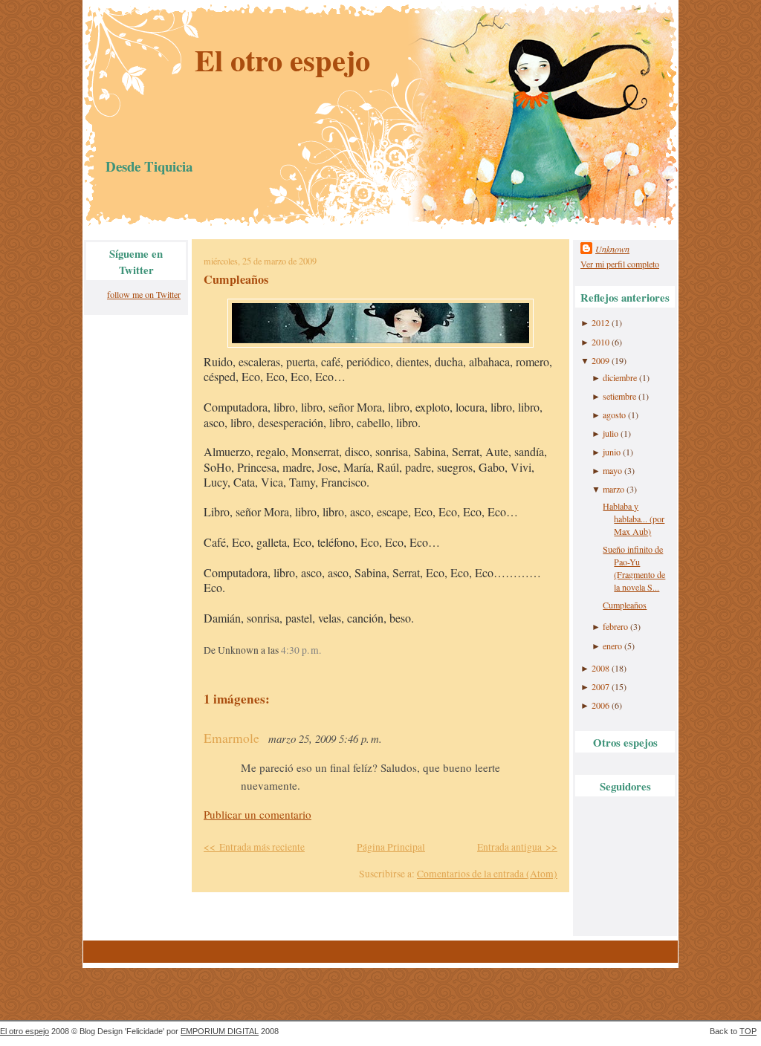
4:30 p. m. (301, 650)
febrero (615, 626)
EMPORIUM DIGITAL (220, 1031)
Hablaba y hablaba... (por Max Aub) (633, 518)
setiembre (619, 396)
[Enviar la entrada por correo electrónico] (325, 650)
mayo (612, 470)
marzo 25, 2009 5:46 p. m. (325, 738)
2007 (600, 686)
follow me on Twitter (144, 294)
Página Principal (391, 847)
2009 (600, 360)
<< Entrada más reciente (254, 847)
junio (612, 452)
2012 (600, 322)
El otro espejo (282, 60)
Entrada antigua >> (517, 847)
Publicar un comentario (257, 814)
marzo (613, 489)
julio (610, 433)
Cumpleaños (236, 279)
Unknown (612, 249)
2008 (600, 668)
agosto (614, 414)
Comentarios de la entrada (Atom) (487, 873)
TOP (748, 1031)
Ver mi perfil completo (619, 264)
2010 (600, 342)
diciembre (620, 377)
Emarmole (231, 738)
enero (612, 646)
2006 (600, 705)
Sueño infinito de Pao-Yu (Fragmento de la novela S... (634, 568)
